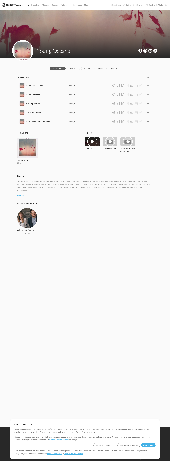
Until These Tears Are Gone (38, 121)
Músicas (45, 5)
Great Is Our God (33, 112)
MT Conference (75, 5)
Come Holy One (33, 94)
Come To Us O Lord (34, 85)
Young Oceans (53, 50)
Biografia (114, 68)
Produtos (35, 5)
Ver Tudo (149, 77)
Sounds (55, 5)
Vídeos (100, 68)
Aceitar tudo (148, 445)
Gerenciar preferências (105, 445)
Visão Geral (58, 68)
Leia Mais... (21, 195)
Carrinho (139, 5)
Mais (86, 5)
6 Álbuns (27, 233)
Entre (128, 5)
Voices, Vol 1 (73, 85)
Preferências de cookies (59, 440)
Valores (64, 5)
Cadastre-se (116, 5)
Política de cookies (54, 453)
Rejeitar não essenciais (129, 445)
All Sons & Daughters (27, 230)
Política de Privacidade (73, 453)
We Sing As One (33, 103)
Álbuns (87, 68)
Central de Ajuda (156, 5)
